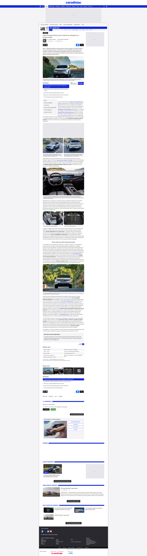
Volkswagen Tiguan (64, 314)
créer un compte (64, 406)
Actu (43, 6)
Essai (83, 24)
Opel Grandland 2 (55, 28)
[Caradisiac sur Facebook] (42, 531)
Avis (65, 29)
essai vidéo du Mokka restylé (67, 300)
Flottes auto (68, 6)
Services (73, 6)
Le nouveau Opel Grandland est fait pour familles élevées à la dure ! (51, 476)
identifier (59, 406)
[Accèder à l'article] (52, 469)
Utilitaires (63, 6)
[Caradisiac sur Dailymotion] (48, 531)
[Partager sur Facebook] (78, 44)
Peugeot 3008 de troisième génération (66, 112)
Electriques (58, 6)
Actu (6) (75, 429)
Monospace (43, 543)
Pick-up (57, 542)
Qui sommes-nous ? (79, 547)
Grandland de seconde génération (65, 109)
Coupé (57, 539)
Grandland (60, 396)
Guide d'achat (51, 6)
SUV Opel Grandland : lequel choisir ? (69, 488)
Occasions (75, 424)
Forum (78, 6)
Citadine (42, 539)
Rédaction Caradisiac (71, 547)
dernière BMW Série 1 (77, 253)
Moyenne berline (43, 540)
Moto (81, 6)
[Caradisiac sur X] (45, 531)
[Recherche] (104, 6)
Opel (56, 396)
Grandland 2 (51, 396)
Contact (59, 547)
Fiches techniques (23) (75, 421)
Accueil (47, 29)
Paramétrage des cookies (90, 543)
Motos (72, 539)
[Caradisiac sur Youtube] (51, 531)
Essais (46, 6)
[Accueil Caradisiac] (40, 6)
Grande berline (43, 541)
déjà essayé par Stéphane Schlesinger (65, 160)
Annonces (90, 6)
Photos (91, 29)
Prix (70, 29)
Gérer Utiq (87, 544)
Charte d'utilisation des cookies (91, 542)
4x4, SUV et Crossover (59, 541)
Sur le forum (75, 426)
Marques (85, 6)
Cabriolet (57, 540)
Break (42, 542)
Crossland (71, 101)
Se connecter (46, 409)
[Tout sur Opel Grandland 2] (42, 30)
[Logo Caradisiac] (73, 4)
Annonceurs (64, 547)
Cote (80, 29)
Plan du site (88, 539)
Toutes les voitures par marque (76, 541)
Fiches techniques (75, 29)
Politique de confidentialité (90, 541)
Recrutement (86, 547)
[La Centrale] (57, 554)
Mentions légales (89, 540)
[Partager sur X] (82, 44)
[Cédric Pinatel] (44, 42)
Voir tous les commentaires (77, 414)
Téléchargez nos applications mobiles (49, 534)
